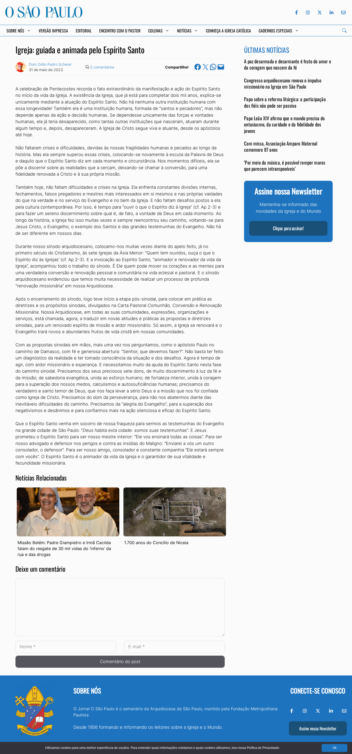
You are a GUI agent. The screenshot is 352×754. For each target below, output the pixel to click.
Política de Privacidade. (263, 748)
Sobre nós (87, 690)
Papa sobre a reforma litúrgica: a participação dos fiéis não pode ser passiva (285, 102)
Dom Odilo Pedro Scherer (50, 64)
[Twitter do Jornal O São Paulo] (319, 12)
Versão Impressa (53, 31)
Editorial (83, 31)
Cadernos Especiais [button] (275, 31)
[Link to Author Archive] (20, 67)
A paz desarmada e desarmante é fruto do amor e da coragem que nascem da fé (287, 64)
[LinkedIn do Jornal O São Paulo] (331, 12)
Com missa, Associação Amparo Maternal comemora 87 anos (280, 146)
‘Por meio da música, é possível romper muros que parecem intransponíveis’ (284, 165)
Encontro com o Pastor (119, 31)
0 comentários (102, 67)
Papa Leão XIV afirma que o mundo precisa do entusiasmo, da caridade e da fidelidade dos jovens (284, 124)
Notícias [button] (184, 31)
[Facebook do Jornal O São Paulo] (296, 12)
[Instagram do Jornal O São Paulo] (308, 12)
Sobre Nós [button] (15, 31)
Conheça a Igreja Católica (228, 31)
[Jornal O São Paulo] (43, 16)
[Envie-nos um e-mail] (342, 12)
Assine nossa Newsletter (317, 728)
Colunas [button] (155, 31)
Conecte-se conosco (317, 690)
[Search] (344, 30)
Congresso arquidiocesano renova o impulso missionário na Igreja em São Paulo (282, 83)
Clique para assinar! (288, 228)
